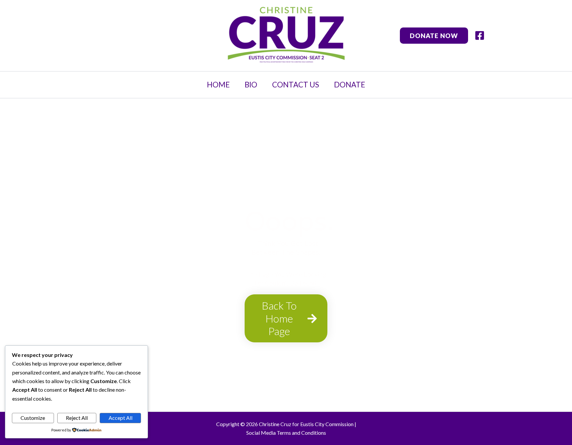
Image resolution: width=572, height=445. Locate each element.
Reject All (77, 418)
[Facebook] (480, 35)
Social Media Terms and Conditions (286, 432)
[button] (434, 35)
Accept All (120, 418)
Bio (251, 84)
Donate (349, 84)
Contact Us (295, 84)
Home (218, 84)
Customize (33, 418)
